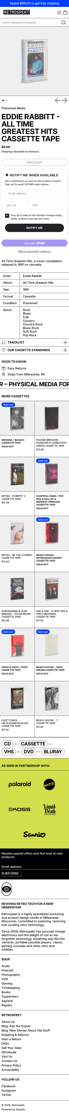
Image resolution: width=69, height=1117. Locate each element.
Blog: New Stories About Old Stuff (26, 1030)
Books (6, 992)
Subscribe (10, 873)
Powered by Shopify (13, 1109)
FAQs (5, 1043)
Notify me (34, 228)
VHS (5, 979)
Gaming (7, 983)
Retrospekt (18, 1105)
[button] (65, 12)
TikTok (6, 1095)
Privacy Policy (11, 1065)
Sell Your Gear (11, 1048)
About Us (8, 1021)
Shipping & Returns (15, 1035)
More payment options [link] (34, 251)
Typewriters (10, 996)
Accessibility (10, 1069)
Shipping (7, 151)
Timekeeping (11, 988)
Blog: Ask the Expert (16, 1026)
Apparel (7, 1001)
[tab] (3, 100)
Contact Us (9, 1061)
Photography (11, 974)
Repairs (7, 1005)
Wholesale (9, 1052)
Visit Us (7, 1056)
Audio (6, 966)
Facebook (9, 1086)
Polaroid (7, 970)
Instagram (9, 1090)
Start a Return (11, 1039)
